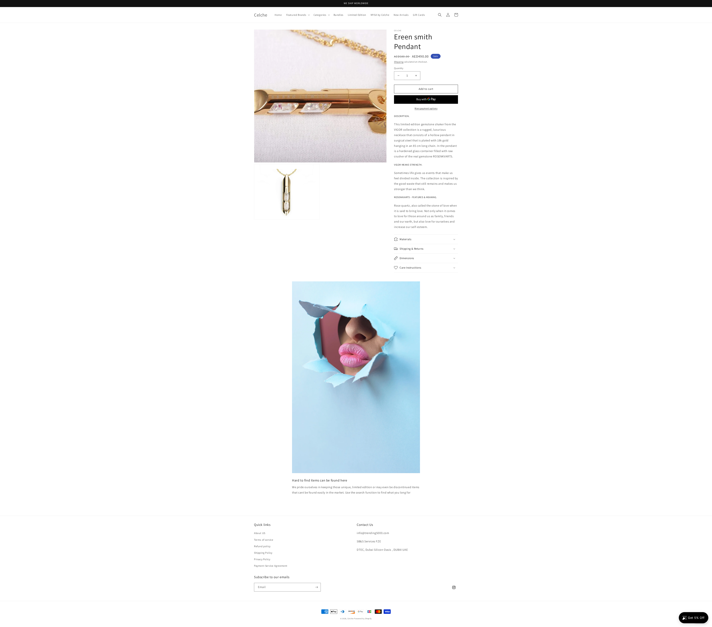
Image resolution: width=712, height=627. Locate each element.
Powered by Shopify (363, 618)
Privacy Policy (262, 559)
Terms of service (263, 539)
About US (259, 533)
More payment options (426, 108)
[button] (297, 15)
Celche (350, 618)
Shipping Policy (263, 552)
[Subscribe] (316, 587)
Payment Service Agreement (270, 565)
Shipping (398, 61)
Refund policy (262, 546)
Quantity (398, 68)
